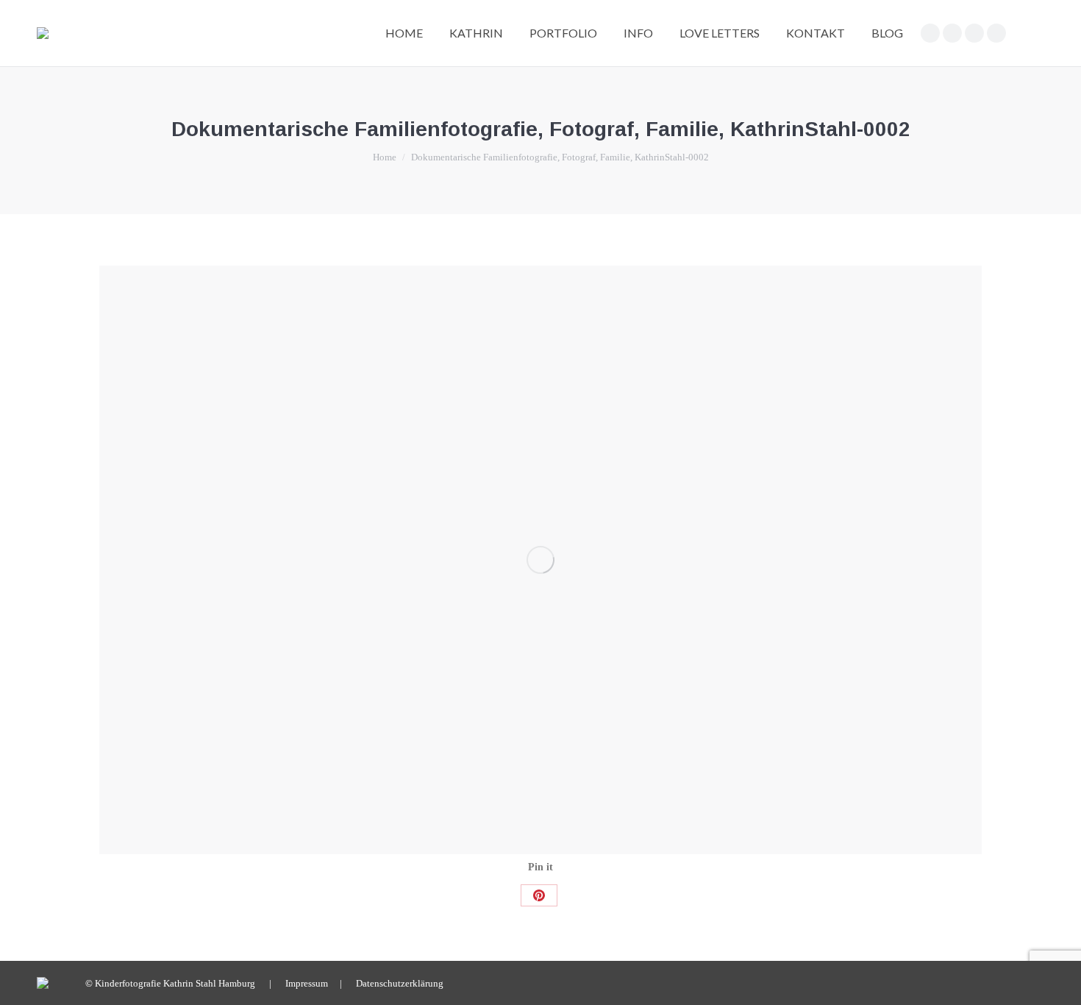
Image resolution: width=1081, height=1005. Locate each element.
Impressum (306, 983)
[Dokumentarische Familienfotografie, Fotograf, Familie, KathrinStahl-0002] (540, 560)
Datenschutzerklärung (399, 983)
